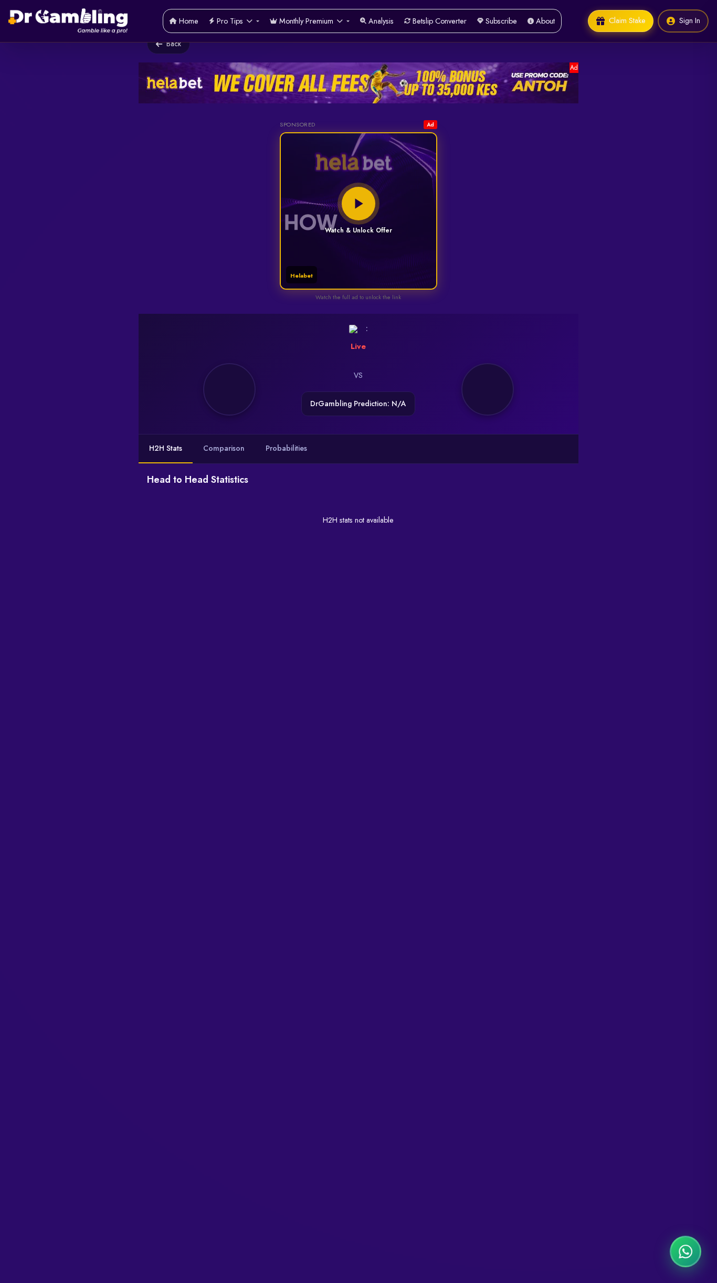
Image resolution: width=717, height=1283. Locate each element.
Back (173, 43)
